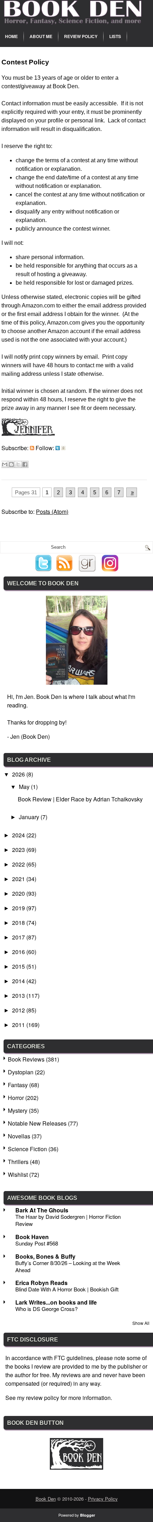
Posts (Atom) (52, 511)
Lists (115, 36)
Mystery (17, 1110)
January (30, 817)
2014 (19, 981)
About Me (41, 36)
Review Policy (80, 36)
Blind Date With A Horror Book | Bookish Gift (66, 1289)
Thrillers (18, 1162)
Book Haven (32, 1237)
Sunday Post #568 (36, 1243)
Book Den (46, 1498)
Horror (16, 1098)
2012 (19, 1010)
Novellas (19, 1136)
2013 (19, 995)
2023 (19, 850)
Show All (140, 1323)
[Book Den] (76, 1467)
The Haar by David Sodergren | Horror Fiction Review (68, 1220)
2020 (19, 893)
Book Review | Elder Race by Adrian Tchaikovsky (80, 799)
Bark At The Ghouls (41, 1210)
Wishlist (18, 1174)
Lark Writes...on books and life (56, 1302)
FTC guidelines (73, 1358)
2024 (19, 835)
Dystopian (20, 1072)
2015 (19, 966)
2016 (19, 952)
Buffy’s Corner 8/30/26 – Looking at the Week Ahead (67, 1266)
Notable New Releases (37, 1123)
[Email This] (4, 464)
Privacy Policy (103, 1498)
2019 (19, 908)
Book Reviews (26, 1059)
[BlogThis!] (11, 464)
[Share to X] (18, 464)
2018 (19, 922)
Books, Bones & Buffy (45, 1256)
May (25, 787)
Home (11, 36)
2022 (19, 864)
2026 (19, 774)
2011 (19, 1025)
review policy (42, 1398)
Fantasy (18, 1085)
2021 (19, 879)
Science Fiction (27, 1149)
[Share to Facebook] (24, 464)
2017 (19, 937)
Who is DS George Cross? (46, 1308)
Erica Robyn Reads (41, 1283)
